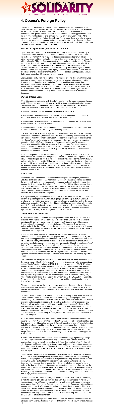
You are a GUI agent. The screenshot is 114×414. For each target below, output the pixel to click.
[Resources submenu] (51, 14)
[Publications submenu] (39, 14)
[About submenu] (26, 14)
